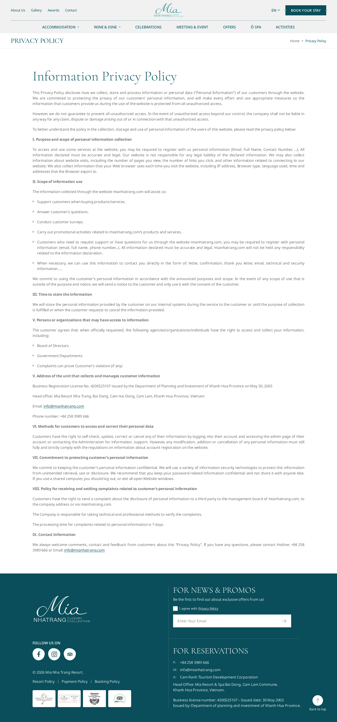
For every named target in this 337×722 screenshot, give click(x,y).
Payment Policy (75, 681)
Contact (71, 10)
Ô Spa (256, 27)
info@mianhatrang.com (64, 406)
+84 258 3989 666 (194, 662)
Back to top (317, 709)
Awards (53, 10)
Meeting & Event (192, 27)
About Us (18, 10)
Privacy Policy (208, 608)
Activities (285, 27)
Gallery (36, 10)
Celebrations (148, 27)
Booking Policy (107, 681)
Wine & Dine (105, 27)
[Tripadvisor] (70, 654)
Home (294, 41)
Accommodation (58, 27)
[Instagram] (54, 654)
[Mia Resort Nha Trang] (168, 10)
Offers (229, 27)
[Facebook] (39, 654)
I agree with (198, 608)
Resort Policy (44, 681)
